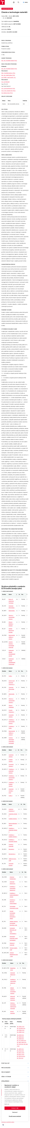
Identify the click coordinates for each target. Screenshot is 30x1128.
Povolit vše (14, 1108)
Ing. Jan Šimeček (5, 82)
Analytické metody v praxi (11, 790)
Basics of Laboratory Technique (11, 601)
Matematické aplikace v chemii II (12, 732)
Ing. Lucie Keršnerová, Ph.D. (8, 88)
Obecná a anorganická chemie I (11, 617)
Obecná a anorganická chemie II (11, 700)
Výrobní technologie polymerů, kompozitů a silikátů (12, 914)
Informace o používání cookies (7, 1122)
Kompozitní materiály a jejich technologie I (14, 938)
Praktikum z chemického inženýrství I (12, 888)
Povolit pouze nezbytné (15, 1116)
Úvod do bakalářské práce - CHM (14, 954)
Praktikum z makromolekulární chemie (14, 895)
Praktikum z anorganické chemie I (11, 721)
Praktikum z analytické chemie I (11, 771)
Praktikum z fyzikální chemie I (11, 784)
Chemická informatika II (11, 689)
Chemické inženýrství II (12, 974)
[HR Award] (3, 1125)
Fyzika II (10, 795)
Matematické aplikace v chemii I (12, 637)
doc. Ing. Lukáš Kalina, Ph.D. (8, 75)
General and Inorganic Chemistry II (11, 682)
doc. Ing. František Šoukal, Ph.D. (9, 60)
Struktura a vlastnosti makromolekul (13, 901)
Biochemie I (11, 849)
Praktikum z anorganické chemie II (11, 777)
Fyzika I (10, 676)
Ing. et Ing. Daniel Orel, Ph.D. (8, 90)
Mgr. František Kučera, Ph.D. (8, 73)
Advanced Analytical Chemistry (12, 998)
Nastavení (14, 1112)
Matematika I (12, 610)
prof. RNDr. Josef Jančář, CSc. (8, 77)
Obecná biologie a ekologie (11, 623)
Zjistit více (7, 1104)
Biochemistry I (12, 854)
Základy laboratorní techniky (11, 630)
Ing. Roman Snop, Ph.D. (7, 93)
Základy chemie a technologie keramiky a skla (14, 923)
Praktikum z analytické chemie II (13, 830)
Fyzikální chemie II (13, 818)
